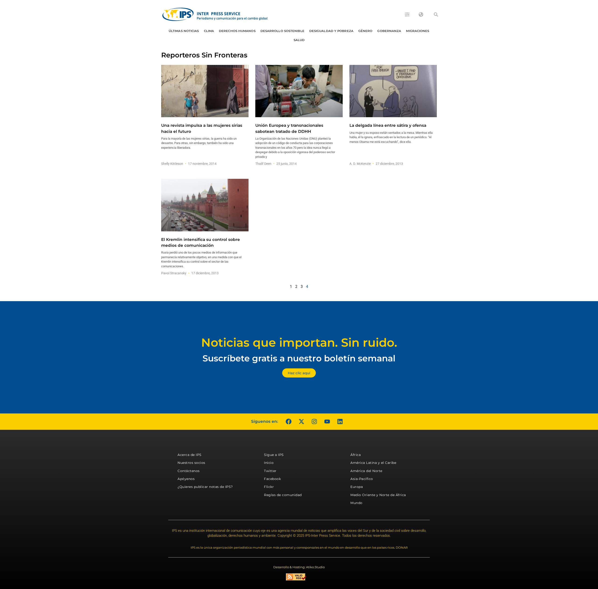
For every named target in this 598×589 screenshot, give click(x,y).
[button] (435, 14)
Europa (356, 487)
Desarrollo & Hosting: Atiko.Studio (299, 567)
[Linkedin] (340, 421)
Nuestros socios (191, 463)
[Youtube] (327, 421)
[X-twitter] (301, 421)
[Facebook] (288, 421)
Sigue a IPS (274, 455)
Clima (209, 31)
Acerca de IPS (190, 455)
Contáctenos (189, 471)
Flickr (269, 487)
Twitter (270, 471)
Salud (299, 40)
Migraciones (417, 31)
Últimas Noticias (184, 31)
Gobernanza (389, 31)
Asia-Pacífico (361, 479)
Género (365, 31)
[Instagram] (314, 421)
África (355, 455)
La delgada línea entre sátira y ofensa (387, 125)
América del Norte (366, 471)
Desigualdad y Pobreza (331, 31)
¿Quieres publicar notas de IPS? (205, 487)
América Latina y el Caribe (373, 463)
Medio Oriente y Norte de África (378, 495)
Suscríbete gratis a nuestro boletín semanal (299, 358)
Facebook (272, 479)
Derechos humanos (237, 31)
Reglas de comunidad (283, 495)
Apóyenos (186, 479)
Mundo (356, 503)
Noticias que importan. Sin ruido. (299, 342)
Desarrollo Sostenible (282, 31)
